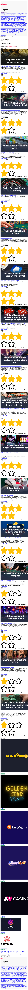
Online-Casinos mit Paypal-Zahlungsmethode (10, 452)
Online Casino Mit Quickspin (7, 495)
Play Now (3, 774)
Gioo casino (3, 932)
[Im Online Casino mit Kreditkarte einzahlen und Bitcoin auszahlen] (14, 702)
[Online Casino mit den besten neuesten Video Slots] (14, 357)
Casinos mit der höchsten (6, 13)
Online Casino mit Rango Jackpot (7, 667)
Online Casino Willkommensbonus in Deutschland (13, 25)
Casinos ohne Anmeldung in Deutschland (13, 16)
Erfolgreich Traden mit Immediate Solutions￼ (10, 66)
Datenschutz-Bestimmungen (16, 953)
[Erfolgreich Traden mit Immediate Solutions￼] (14, 57)
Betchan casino (4, 948)
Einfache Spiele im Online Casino (7, 152)
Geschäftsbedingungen (5, 953)
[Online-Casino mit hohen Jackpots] (14, 571)
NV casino (3, 916)
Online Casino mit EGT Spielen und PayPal (10, 280)
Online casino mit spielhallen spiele (8, 623)
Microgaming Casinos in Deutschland (18, 19)
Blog (4, 10)
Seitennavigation (4, 12)
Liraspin (2, 844)
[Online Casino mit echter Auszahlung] (14, 186)
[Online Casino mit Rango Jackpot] (14, 658)
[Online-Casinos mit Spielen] (14, 229)
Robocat (2, 880)
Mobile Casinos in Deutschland (7, 20)
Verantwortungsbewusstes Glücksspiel (12, 952)
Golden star (3, 808)
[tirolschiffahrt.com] (4, 6)
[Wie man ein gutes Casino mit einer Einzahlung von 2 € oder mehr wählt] (14, 400)
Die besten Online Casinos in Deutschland (14, 18)
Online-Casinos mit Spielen (6, 238)
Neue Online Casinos (20, 951)
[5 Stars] (11, 87)
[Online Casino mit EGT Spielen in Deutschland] (14, 101)
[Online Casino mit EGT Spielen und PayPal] (14, 272)
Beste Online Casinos (11, 951)
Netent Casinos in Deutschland (13, 22)
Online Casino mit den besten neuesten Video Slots (11, 366)
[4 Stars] (4, 87)
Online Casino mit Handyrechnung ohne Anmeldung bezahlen (13, 323)
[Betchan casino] (7, 946)
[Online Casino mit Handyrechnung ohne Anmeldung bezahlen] (14, 314)
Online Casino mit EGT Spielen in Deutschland (10, 110)
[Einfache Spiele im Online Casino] (14, 144)
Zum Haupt (5, 9)
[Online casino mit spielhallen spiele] (14, 614)
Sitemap (2, 952)
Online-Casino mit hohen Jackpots (8, 580)
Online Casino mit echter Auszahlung (8, 195)
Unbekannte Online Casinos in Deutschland (10, 32)
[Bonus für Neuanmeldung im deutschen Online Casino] (14, 529)
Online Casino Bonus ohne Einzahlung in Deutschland (12, 24)
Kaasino (2, 772)
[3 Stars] (18, 80)
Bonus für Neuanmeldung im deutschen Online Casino (12, 537)
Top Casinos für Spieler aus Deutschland (14, 31)
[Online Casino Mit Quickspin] (14, 486)
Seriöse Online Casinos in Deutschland (14, 29)
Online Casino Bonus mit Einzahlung (19, 23)
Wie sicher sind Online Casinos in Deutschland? (13, 33)
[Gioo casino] (11, 931)
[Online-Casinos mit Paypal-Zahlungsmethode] (14, 443)
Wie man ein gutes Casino (16, 13)
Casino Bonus (4, 951)
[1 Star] (4, 80)
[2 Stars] (11, 80)
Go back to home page (11, 46)
